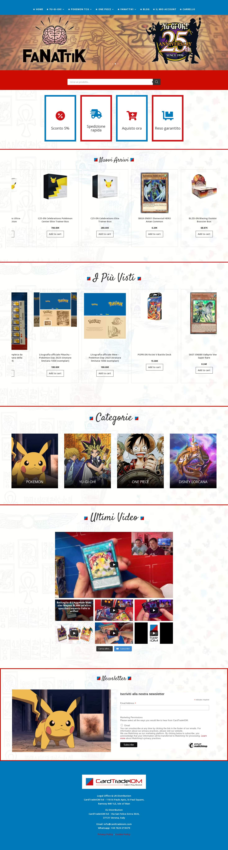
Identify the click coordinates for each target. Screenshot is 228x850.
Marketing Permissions (131, 717)
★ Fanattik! (126, 9)
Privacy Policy (105, 834)
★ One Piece (103, 9)
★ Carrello (187, 9)
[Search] (157, 82)
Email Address (128, 703)
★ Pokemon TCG (78, 9)
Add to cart (48, 234)
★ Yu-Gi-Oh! (54, 9)
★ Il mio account (164, 9)
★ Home (38, 9)
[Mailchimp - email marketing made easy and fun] (198, 747)
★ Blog (145, 9)
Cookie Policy (122, 834)
